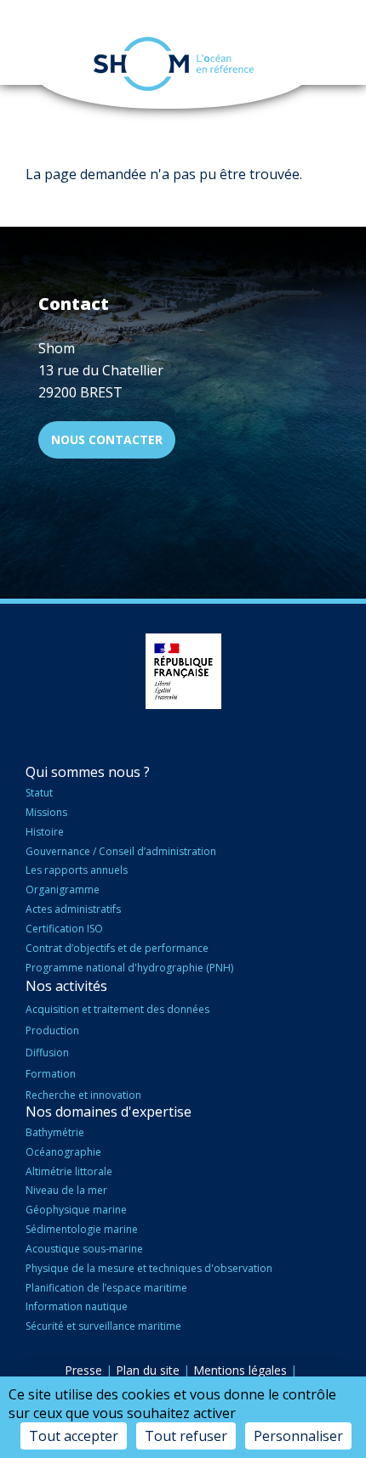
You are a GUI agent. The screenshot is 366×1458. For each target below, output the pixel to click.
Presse (83, 1370)
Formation (51, 1074)
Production (52, 1030)
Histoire (45, 832)
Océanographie (63, 1152)
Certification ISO (64, 928)
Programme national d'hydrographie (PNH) (129, 967)
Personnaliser (298, 1436)
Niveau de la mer (66, 1190)
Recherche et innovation (83, 1095)
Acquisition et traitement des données (117, 1009)
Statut (39, 792)
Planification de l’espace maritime (106, 1288)
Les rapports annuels (77, 870)
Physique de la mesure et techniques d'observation (149, 1268)
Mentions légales (240, 1370)
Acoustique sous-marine (84, 1248)
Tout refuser (186, 1436)
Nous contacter (107, 439)
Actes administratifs (73, 909)
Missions (46, 812)
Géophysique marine (76, 1209)
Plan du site (148, 1370)
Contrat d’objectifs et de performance (117, 948)
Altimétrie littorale (69, 1171)
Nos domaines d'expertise (109, 1111)
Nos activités (66, 986)
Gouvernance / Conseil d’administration (121, 851)
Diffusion (47, 1052)
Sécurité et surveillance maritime (103, 1326)
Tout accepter (73, 1436)
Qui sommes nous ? (88, 772)
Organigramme (63, 889)
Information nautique (77, 1306)
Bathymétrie (55, 1132)
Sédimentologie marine (82, 1229)
